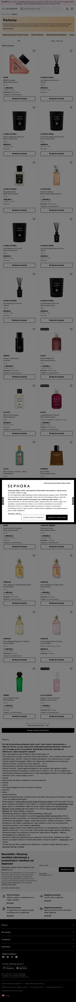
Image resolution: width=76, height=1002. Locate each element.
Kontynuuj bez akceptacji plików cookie (57, 483)
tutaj (24, 493)
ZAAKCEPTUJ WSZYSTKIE (57, 517)
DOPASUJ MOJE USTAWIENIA (33, 517)
